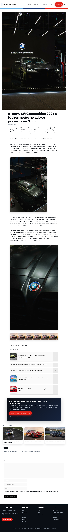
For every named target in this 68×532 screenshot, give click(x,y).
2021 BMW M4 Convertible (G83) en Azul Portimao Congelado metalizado (21, 451)
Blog (52, 4)
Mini (23, 514)
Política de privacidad (58, 512)
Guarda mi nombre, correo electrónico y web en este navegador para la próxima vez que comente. (31, 491)
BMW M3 (24, 512)
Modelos (35, 4)
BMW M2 (24, 519)
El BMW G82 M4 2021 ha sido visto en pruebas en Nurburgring (18, 449)
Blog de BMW (9, 4)
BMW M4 (24, 517)
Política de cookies (57, 514)
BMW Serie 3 (25, 521)
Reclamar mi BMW (7, 519)
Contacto (55, 517)
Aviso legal (55, 510)
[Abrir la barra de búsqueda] (64, 4)
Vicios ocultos (41, 514)
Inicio (29, 4)
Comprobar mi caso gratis (20, 413)
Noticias (44, 4)
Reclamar (59, 4)
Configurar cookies (57, 519)
